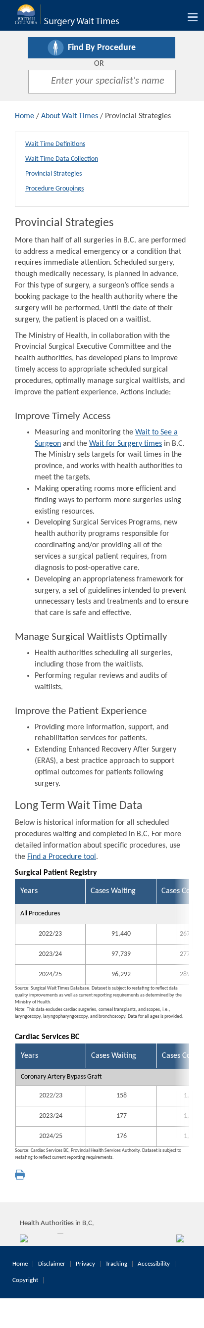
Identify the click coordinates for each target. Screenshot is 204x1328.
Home (24, 116)
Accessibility (154, 1264)
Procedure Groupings (54, 188)
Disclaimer (51, 1264)
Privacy (85, 1264)
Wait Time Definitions (55, 144)
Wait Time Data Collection (61, 159)
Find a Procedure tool (61, 857)
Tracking (116, 1264)
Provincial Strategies (53, 174)
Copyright (25, 1280)
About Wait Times (69, 116)
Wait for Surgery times (125, 444)
